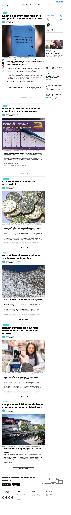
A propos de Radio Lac (21, 496)
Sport (47, 496)
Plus (52, 8)
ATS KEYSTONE (10, 22)
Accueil (18, 493)
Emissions (13, 8)
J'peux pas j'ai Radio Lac (36, 495)
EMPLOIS (18, 499)
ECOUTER (25, 4)
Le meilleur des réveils (36, 493)
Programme (33, 4)
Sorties (38, 8)
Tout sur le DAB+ (45, 8)
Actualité (19, 8)
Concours (33, 8)
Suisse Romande (49, 494)
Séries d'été (26, 8)
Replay (40, 4)
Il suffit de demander (35, 494)
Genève (47, 493)
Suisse (47, 495)
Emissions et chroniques (21, 494)
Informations (34, 496)
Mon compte (60, 1)
